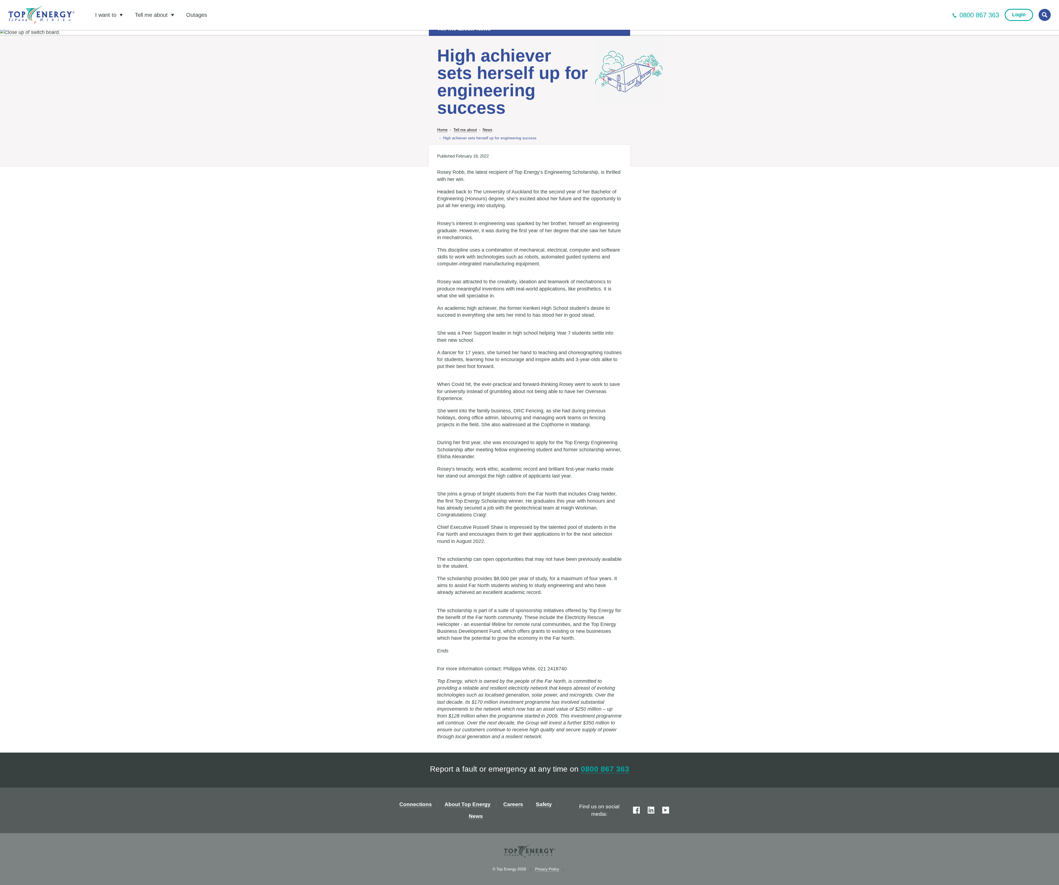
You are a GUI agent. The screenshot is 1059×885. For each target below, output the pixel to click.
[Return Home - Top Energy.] (41, 15)
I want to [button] (106, 15)
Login (1019, 14)
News (487, 130)
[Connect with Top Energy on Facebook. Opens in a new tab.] (636, 810)
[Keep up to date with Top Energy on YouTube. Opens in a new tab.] (665, 810)
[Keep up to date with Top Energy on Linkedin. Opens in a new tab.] (651, 810)
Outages (196, 15)
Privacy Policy (547, 869)
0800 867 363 (979, 15)
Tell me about (465, 130)
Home (442, 130)
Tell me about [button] (152, 15)
